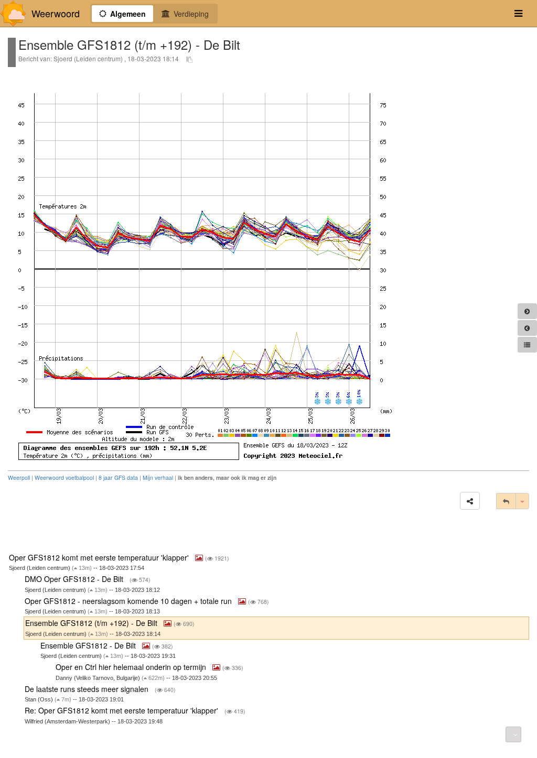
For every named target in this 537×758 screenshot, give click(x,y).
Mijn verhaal (158, 477)
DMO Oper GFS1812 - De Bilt (75, 579)
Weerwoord (55, 13)
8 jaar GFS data (118, 477)
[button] (470, 501)
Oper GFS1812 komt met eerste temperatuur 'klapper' (100, 557)
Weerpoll (19, 477)
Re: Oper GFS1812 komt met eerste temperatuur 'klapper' (122, 710)
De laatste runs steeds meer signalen (88, 689)
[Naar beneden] (513, 734)
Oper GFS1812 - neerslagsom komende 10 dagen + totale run (129, 601)
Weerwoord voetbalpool (64, 477)
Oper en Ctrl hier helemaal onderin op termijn (132, 667)
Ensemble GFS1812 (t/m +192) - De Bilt (92, 623)
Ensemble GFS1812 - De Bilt (89, 645)
